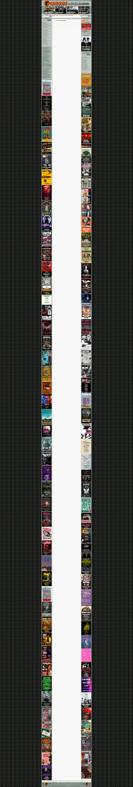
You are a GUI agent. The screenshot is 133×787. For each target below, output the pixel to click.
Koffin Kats (44, 23)
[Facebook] (83, 20)
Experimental (45, 73)
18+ (49, 64)
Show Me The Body (45, 44)
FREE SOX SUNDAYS (85, 31)
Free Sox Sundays (45, 63)
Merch (62, 15)
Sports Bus (46, 52)
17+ (49, 52)
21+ (43, 54)
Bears (43, 62)
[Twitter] (84, 20)
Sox (48, 61)
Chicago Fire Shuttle (46, 67)
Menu (54, 15)
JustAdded (44, 20)
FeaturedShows (49, 20)
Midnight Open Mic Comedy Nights (48, 66)
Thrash (47, 64)
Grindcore (44, 78)
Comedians (44, 72)
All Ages (44, 54)
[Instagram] (86, 20)
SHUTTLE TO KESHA (84, 65)
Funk (46, 56)
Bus (60, 15)
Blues (45, 54)
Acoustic (48, 72)
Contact (83, 2)
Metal (44, 64)
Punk (48, 75)
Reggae (47, 76)
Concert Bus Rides (84, 54)
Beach (66, 15)
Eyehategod (44, 39)
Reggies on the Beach (46, 51)
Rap (43, 70)
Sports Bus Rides (88, 54)
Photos (76, 2)
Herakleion (44, 35)
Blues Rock (44, 75)
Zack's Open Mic (44, 49)
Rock (45, 70)
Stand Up (44, 50)
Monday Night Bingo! (45, 68)
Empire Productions (47, 65)
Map (80, 2)
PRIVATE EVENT (70, 15)
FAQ (87, 2)
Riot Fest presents (45, 55)
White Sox (44, 58)
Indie (47, 60)
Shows (57, 15)
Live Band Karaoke (46, 69)
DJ (42, 52)
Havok (43, 28)
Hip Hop (48, 50)
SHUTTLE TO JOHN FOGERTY (86, 69)
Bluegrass (48, 77)
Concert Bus (45, 71)
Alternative (45, 57)
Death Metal (45, 74)
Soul (49, 74)
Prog (49, 56)
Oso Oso (43, 37)
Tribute (44, 76)
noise (48, 58)
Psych (48, 47)
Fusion (43, 56)
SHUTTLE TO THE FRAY (85, 67)
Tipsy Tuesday (45, 48)
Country (44, 77)
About (72, 2)
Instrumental (45, 59)
